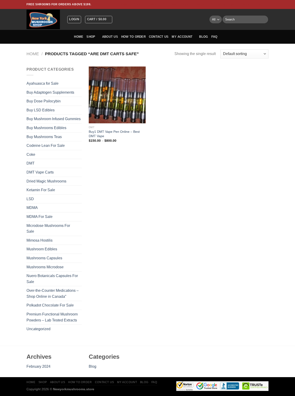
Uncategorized (38, 329)
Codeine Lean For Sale (46, 145)
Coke (31, 154)
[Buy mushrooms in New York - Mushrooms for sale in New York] (43, 19)
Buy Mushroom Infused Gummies (54, 119)
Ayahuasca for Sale (43, 83)
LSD (30, 199)
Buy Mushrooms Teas (44, 137)
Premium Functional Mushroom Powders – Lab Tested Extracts (52, 317)
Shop (137, 4)
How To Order (179, 4)
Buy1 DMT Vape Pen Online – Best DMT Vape (114, 134)
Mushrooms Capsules (44, 258)
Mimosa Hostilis (40, 240)
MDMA (32, 208)
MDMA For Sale (40, 217)
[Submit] (264, 19)
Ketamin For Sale (41, 190)
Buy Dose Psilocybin (44, 101)
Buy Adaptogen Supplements (50, 92)
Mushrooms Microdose (45, 267)
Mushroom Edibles (42, 249)
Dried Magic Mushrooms (46, 181)
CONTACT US (203, 4)
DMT (31, 163)
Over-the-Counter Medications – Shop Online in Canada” (53, 293)
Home (33, 53)
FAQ (259, 4)
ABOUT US (157, 4)
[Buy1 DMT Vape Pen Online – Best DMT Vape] (117, 94)
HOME (123, 4)
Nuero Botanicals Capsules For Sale (52, 279)
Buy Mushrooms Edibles (46, 128)
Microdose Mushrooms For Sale (48, 229)
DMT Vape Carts (40, 172)
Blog (92, 366)
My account (226, 4)
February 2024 (38, 366)
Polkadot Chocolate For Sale (50, 305)
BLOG (247, 4)
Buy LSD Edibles (41, 110)
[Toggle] (80, 172)
